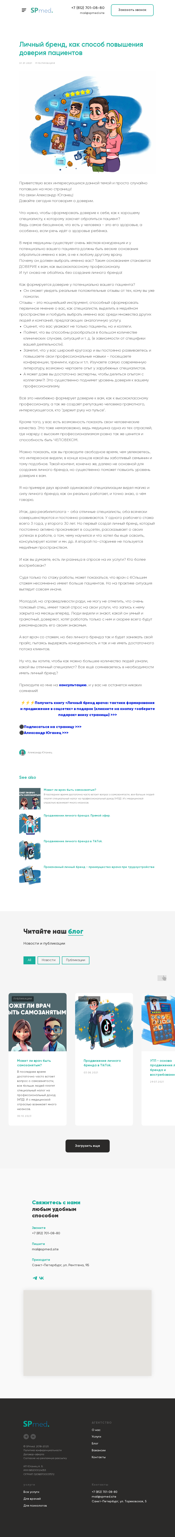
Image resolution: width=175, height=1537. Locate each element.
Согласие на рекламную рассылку (45, 1458)
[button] (132, 10)
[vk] (41, 1278)
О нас (96, 1430)
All (29, 960)
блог (75, 931)
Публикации (75, 960)
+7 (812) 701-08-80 (88, 8)
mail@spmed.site (92, 13)
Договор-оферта (33, 1454)
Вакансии (99, 1450)
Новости (48, 960)
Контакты (99, 1457)
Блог (95, 1443)
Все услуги (31, 1492)
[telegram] (35, 1278)
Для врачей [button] (32, 1498)
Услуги (96, 1436)
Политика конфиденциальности (42, 1450)
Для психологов (35, 1505)
